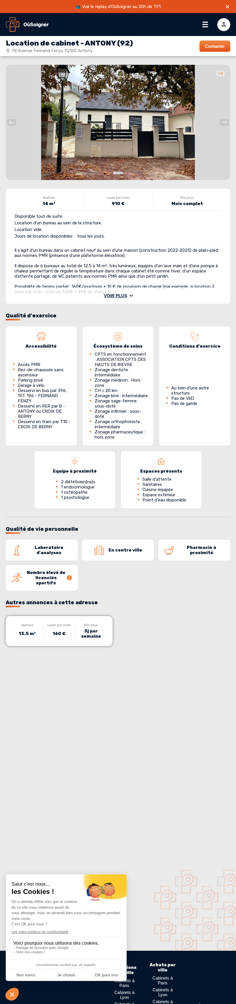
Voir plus (115, 295)
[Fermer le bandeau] (227, 7)
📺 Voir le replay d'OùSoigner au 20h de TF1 (118, 6)
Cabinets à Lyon (124, 995)
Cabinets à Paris (124, 983)
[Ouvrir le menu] (205, 24)
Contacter (215, 46)
